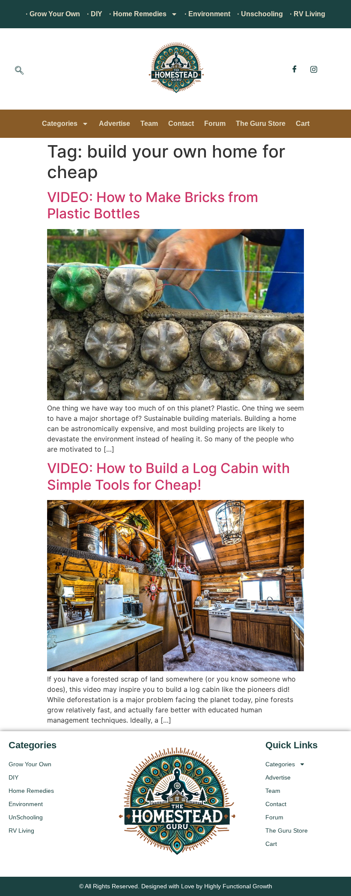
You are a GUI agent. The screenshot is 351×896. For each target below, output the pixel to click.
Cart (302, 123)
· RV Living (307, 14)
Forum (215, 123)
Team (149, 123)
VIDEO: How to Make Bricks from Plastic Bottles (152, 205)
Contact (181, 123)
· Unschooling (260, 14)
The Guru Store (261, 123)
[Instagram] (313, 69)
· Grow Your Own (53, 14)
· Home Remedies (138, 14)
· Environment (207, 14)
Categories (59, 123)
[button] (19, 71)
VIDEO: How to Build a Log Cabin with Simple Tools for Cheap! (168, 476)
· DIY (94, 14)
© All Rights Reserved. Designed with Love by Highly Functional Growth (175, 886)
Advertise (114, 123)
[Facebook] (294, 69)
